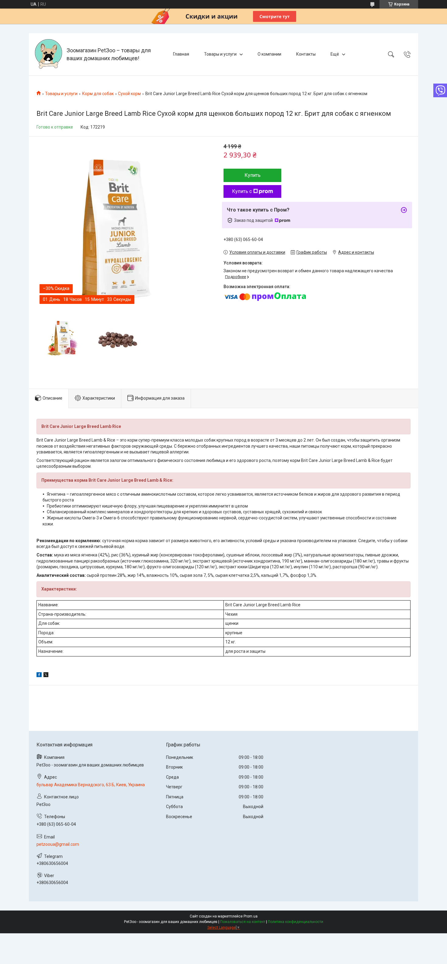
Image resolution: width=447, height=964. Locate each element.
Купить (252, 175)
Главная (181, 54)
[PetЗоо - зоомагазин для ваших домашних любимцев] (48, 54)
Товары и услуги (220, 54)
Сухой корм (129, 93)
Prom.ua (251, 916)
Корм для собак (98, 93)
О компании (269, 54)
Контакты (306, 54)
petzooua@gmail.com (57, 844)
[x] (45, 675)
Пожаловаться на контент (242, 922)
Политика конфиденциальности (295, 922)
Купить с (242, 191)
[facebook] (39, 675)
